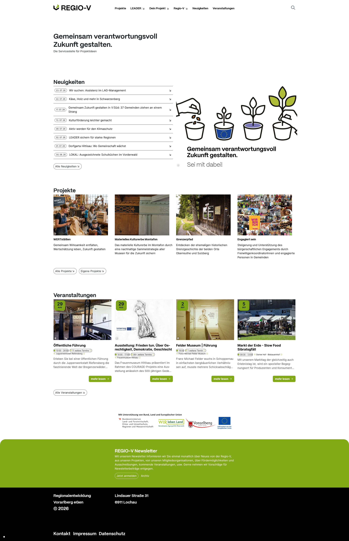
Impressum (84, 533)
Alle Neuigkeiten (66, 166)
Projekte (120, 8)
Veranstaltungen (223, 8)
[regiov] (72, 7)
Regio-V (179, 8)
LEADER (135, 8)
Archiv (145, 475)
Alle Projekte (63, 271)
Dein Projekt (157, 8)
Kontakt (61, 533)
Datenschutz (112, 533)
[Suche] (293, 7)
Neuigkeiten (200, 8)
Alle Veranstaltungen (68, 392)
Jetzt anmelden (127, 475)
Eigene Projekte (91, 271)
